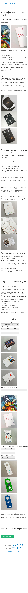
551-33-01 (14, 548)
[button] (2, 36)
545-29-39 (14, 545)
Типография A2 (10, 3)
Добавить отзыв (7, 536)
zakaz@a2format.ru (14, 551)
